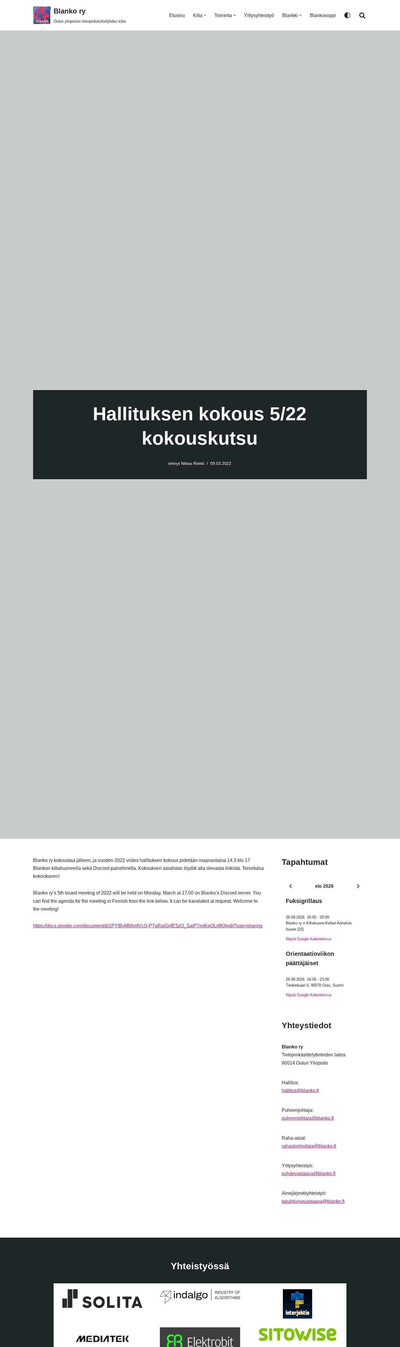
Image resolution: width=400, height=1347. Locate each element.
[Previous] (290, 886)
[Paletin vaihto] (347, 15)
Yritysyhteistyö (259, 15)
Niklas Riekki (192, 463)
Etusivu (177, 15)
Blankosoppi (323, 15)
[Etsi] (362, 15)
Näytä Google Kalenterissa (308, 939)
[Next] (358, 886)
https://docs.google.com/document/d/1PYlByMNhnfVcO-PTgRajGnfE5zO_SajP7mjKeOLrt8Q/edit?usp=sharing (147, 925)
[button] (205, 15)
